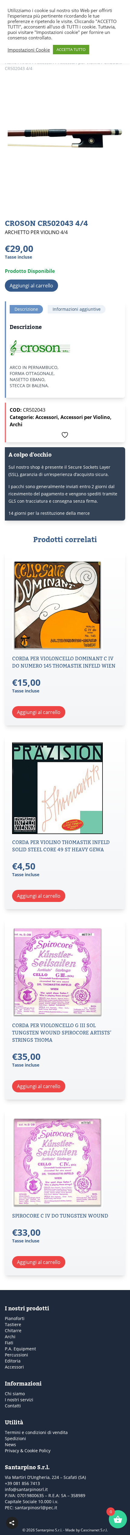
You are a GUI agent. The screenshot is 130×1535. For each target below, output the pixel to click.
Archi (16, 424)
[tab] (26, 309)
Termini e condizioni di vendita (36, 1432)
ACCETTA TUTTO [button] (71, 49)
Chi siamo (15, 1393)
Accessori (46, 417)
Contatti (13, 1406)
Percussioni (16, 1355)
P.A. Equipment (20, 1349)
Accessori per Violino (85, 417)
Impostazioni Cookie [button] (29, 49)
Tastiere (13, 1324)
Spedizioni (15, 1438)
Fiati (9, 1343)
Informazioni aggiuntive (77, 309)
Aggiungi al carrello (31, 285)
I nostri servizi (19, 1400)
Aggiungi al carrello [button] (38, 712)
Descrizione (26, 309)
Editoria (13, 1361)
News (10, 1444)
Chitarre (13, 1330)
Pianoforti (14, 1318)
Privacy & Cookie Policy (27, 1450)
